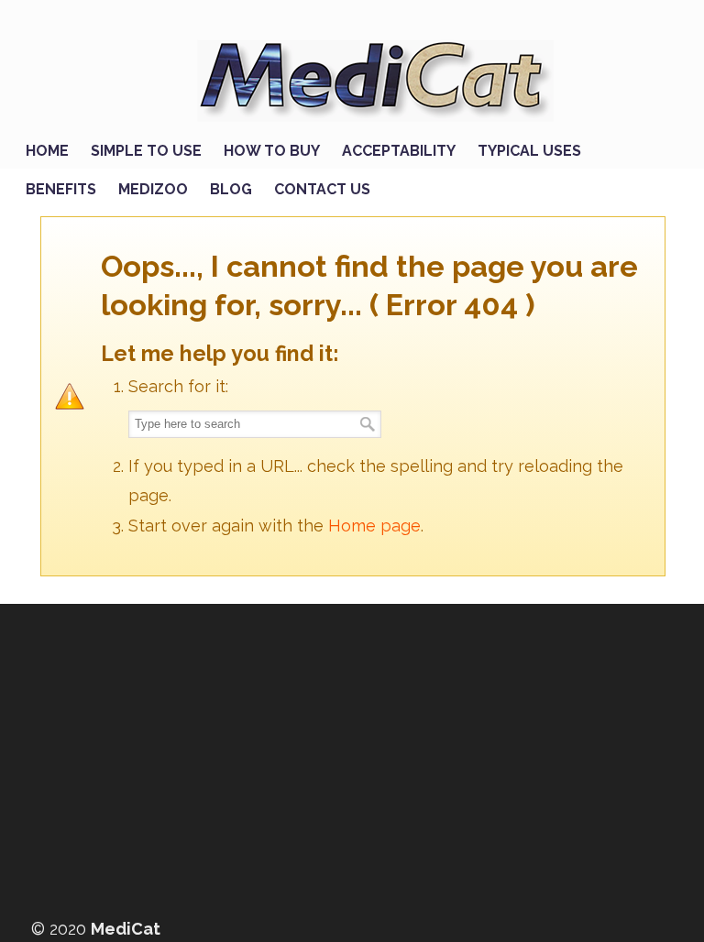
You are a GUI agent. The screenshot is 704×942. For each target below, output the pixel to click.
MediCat (370, 75)
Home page (374, 525)
